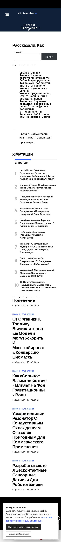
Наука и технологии (29, 27)
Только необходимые (18, 534)
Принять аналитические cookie (23, 527)
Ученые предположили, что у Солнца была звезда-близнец (35, 96)
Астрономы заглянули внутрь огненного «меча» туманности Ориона (35, 86)
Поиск (18, 52)
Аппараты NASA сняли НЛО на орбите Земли (35, 115)
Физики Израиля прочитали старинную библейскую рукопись (35, 77)
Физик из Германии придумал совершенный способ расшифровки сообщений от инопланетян (35, 106)
